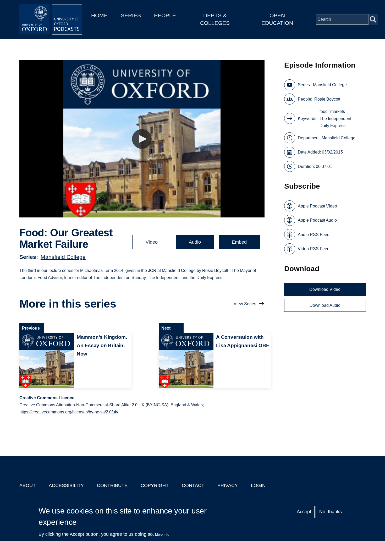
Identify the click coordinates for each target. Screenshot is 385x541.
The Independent (335, 118)
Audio (195, 242)
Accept (304, 512)
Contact (193, 485)
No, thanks (330, 512)
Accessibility (66, 485)
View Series (245, 304)
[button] (142, 139)
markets (337, 111)
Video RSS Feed (313, 249)
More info (162, 535)
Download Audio (325, 305)
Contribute (112, 485)
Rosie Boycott (327, 99)
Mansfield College (63, 257)
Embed (239, 242)
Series (131, 15)
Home (99, 15)
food (324, 111)
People (165, 15)
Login (258, 485)
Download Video (324, 289)
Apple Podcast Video (317, 206)
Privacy (227, 485)
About (27, 485)
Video (152, 242)
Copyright (155, 485)
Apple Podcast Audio (317, 220)
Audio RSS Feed (313, 234)
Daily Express (332, 125)
